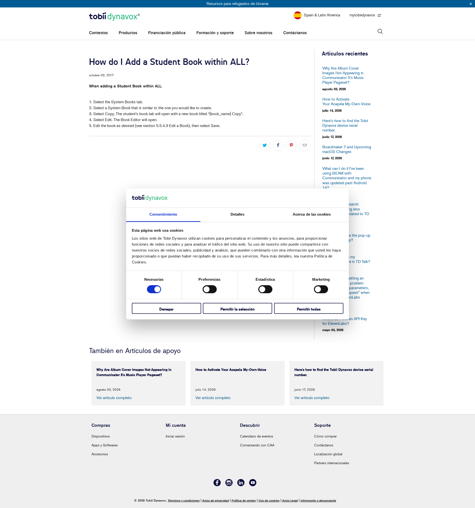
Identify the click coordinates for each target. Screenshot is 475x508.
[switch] (210, 289)
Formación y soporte (215, 32)
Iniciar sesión (175, 436)
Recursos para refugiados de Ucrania (237, 3)
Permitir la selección (237, 309)
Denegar (166, 309)
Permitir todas (309, 309)
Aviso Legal (290, 500)
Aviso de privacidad (215, 500)
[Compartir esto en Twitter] (264, 145)
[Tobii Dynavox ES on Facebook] (217, 485)
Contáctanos (295, 32)
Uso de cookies (269, 500)
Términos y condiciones (184, 500)
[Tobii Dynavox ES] (114, 16)
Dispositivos (101, 436)
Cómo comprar (325, 436)
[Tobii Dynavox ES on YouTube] (252, 485)
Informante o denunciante (318, 500)
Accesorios (100, 454)
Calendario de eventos (256, 436)
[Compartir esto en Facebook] (278, 145)
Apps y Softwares (105, 445)
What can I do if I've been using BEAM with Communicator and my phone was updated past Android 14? (346, 178)
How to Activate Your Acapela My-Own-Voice (346, 101)
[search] (380, 31)
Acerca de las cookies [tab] (312, 214)
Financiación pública (167, 32)
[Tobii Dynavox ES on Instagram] (229, 485)
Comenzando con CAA (257, 445)
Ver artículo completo (114, 397)
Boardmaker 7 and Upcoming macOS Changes (346, 149)
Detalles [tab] (238, 214)
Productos (128, 32)
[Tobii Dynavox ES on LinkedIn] (241, 485)
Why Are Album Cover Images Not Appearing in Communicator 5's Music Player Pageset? (343, 75)
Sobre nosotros (258, 32)
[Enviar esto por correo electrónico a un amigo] (304, 145)
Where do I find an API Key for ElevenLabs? (344, 321)
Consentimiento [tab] (163, 214)
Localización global (328, 454)
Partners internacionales (331, 463)
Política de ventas (244, 500)
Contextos (98, 32)
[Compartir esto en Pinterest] (291, 145)
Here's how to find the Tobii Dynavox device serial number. (345, 125)
